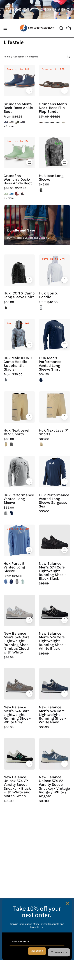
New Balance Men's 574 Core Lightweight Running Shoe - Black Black (52, 571)
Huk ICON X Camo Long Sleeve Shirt (19, 295)
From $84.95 (13, 116)
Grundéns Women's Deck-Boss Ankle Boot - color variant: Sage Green (6, 194)
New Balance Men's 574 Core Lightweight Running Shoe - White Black (52, 641)
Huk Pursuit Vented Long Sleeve (14, 567)
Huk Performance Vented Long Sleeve (19, 498)
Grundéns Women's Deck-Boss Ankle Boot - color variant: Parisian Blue (11, 194)
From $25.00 (13, 576)
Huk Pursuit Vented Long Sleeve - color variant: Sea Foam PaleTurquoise (22, 581)
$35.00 (9, 507)
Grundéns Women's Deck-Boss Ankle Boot (18, 179)
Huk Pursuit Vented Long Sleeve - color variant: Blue (6, 581)
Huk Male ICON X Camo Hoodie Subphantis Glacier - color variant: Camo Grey (6, 379)
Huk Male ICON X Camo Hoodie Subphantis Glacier (18, 363)
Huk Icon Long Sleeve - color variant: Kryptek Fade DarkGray (41, 190)
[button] (60, 28)
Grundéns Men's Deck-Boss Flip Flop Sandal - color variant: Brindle (41, 122)
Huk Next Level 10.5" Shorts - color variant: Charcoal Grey (11, 444)
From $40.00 (48, 302)
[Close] (67, 903)
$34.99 (44, 374)
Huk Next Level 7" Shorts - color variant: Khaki (41, 444)
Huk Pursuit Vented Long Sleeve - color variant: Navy (11, 581)
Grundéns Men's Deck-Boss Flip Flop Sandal (53, 107)
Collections (19, 56)
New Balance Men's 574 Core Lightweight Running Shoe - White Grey (17, 714)
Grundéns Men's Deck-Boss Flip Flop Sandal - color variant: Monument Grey (46, 122)
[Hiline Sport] (37, 28)
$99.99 (44, 583)
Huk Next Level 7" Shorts (53, 432)
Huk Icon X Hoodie (48, 295)
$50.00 (9, 302)
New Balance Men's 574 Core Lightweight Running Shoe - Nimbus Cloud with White (17, 643)
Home (7, 56)
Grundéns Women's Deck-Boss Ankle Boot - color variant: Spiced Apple (17, 194)
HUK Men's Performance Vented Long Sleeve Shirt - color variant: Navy (41, 379)
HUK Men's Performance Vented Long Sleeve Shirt (50, 363)
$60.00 (9, 439)
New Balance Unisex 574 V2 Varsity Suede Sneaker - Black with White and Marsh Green (17, 786)
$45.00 (44, 184)
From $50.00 (13, 374)
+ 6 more (8, 126)
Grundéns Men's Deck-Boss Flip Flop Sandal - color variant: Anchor (52, 122)
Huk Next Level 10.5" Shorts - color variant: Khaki (6, 444)
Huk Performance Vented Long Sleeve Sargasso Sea (54, 500)
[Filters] (68, 56)
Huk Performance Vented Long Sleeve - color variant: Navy (11, 513)
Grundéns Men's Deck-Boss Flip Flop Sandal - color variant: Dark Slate (58, 122)
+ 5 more (8, 198)
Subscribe (37, 951)
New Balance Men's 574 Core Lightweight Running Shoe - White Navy (52, 714)
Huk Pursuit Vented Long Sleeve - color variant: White (17, 581)
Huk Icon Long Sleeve (51, 177)
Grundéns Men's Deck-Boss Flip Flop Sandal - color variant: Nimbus (63, 122)
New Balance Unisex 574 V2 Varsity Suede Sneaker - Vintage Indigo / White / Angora (54, 786)
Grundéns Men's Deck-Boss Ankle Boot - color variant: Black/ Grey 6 (22, 122)
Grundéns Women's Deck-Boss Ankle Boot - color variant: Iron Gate (22, 194)
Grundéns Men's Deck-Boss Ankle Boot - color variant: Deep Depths (17, 122)
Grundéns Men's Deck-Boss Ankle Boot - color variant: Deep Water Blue (6, 122)
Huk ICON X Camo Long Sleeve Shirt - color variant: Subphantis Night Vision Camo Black (6, 307)
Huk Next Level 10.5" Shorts (16, 432)
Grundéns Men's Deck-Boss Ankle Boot (18, 107)
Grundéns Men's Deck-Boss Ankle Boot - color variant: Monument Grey (11, 122)
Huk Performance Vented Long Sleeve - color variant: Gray (6, 513)
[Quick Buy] (29, 90)
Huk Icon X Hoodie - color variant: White (41, 307)
